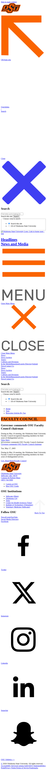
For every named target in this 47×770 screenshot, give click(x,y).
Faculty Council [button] (20, 461)
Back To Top (40, 513)
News (3, 355)
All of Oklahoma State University (23, 226)
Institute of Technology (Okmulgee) (19, 505)
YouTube (14, 517)
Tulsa (8, 501)
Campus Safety (23, 766)
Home (8, 409)
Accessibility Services (9, 766)
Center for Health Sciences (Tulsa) (19, 503)
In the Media (6, 364)
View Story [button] (5, 440)
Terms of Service (22, 768)
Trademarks (33, 768)
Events (8, 517)
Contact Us (9, 366)
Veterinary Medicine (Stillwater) (18, 507)
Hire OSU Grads (12, 486)
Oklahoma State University (11, 474)
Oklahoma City (11, 498)
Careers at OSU (12, 484)
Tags (7, 411)
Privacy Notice (10, 768)
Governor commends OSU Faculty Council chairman (21, 444)
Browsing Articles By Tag (16, 413)
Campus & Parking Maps (10, 478)
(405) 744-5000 (7, 480)
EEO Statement (35, 766)
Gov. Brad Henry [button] (7, 461)
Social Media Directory (10, 519)
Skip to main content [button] (9, 2)
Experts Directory (25, 364)
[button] (23, 109)
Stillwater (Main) (12, 496)
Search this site (6, 216)
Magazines (15, 364)
